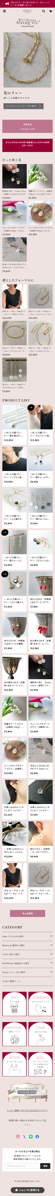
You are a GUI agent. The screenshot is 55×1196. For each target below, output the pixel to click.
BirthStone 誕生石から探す (15, 963)
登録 (45, 1166)
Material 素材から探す (13, 945)
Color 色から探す (11, 954)
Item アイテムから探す (13, 936)
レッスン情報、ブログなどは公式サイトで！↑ (27, 1110)
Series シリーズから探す (14, 972)
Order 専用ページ (11, 981)
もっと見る (27, 913)
